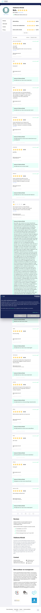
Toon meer (26, 32)
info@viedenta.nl (30, 560)
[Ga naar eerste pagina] (18, 513)
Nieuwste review (34, 37)
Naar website (6, 14)
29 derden (12, 308)
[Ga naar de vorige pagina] (22, 513)
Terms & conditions (26, 609)
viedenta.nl (29, 563)
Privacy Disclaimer (9, 609)
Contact (20, 609)
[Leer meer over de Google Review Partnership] (16, 600)
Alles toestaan (33, 315)
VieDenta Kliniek (18, 7)
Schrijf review (20, 12)
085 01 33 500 (30, 561)
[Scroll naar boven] (38, 610)
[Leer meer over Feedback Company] (34, 592)
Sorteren (27, 37)
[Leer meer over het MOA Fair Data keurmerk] (25, 592)
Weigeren (20, 315)
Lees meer (15, 50)
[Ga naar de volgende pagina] (29, 513)
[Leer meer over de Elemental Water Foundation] (34, 600)
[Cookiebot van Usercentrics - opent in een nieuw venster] (35, 296)
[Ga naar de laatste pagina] (33, 513)
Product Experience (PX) (25, 578)
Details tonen (35, 312)
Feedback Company (21, 610)
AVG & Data (16, 609)
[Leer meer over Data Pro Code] (16, 592)
